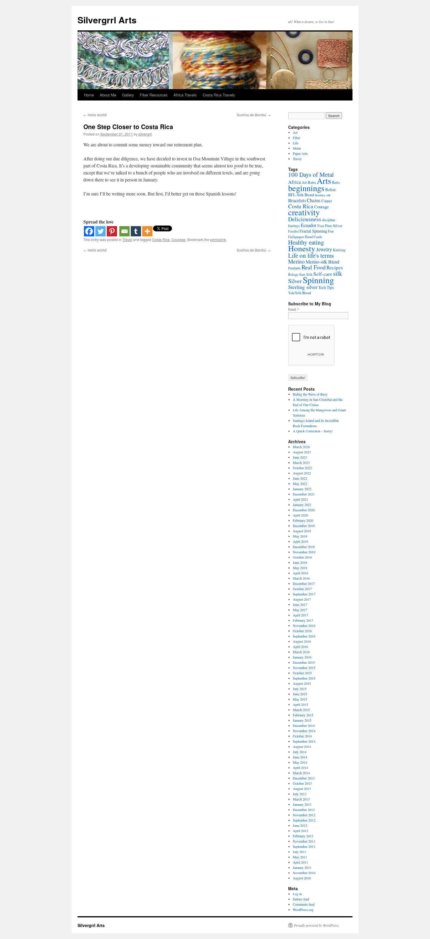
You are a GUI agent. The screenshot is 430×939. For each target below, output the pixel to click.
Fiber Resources (154, 95)
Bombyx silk (323, 195)
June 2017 (300, 604)
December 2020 (304, 509)
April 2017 (300, 615)
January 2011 (302, 867)
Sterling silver (302, 286)
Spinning (318, 279)
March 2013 (301, 799)
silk (337, 273)
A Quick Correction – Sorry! (313, 431)
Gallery (128, 95)
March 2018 (301, 578)
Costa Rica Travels (219, 95)
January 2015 (302, 720)
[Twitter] (100, 231)
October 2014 (302, 736)
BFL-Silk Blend (301, 194)
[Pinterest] (112, 231)
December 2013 (304, 778)
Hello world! (95, 114)
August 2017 (302, 599)
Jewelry (324, 249)
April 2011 (300, 862)
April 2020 (300, 515)
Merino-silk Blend (322, 262)
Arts (324, 180)
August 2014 (302, 746)
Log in (297, 893)
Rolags (293, 274)
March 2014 (301, 772)
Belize (330, 189)
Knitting (339, 249)
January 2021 (302, 504)
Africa (294, 182)
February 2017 (303, 620)
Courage (178, 239)
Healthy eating (306, 242)
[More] (147, 231)
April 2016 (300, 646)
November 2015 (304, 667)
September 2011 (304, 846)
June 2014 (300, 757)
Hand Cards (313, 236)
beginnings (306, 187)
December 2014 (304, 725)
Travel (127, 239)
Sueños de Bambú (254, 114)
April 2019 (300, 541)
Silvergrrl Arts (107, 19)
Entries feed (301, 899)
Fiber (296, 137)
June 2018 (300, 562)
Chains (314, 200)
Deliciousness (304, 219)
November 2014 (304, 730)
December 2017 (304, 583)
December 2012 (304, 809)
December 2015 (304, 662)
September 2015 (304, 678)
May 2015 (300, 699)
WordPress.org (303, 909)
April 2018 (300, 573)
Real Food (314, 267)
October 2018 (302, 557)
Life (295, 143)
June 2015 (300, 694)
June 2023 (300, 457)
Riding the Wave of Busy (310, 394)
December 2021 (304, 494)
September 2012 (304, 820)
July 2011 (300, 851)
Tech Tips (326, 287)
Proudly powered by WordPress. (316, 925)
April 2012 (300, 830)
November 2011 (304, 841)
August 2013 (302, 788)
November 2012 (304, 814)
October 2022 (302, 467)
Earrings (294, 226)
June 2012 (300, 825)
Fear (320, 225)
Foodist (293, 231)
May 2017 (300, 609)
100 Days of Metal (311, 174)
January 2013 (302, 804)
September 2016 (304, 636)
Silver (295, 281)
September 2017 (304, 594)
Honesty (301, 248)
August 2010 (302, 878)
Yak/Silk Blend (299, 292)
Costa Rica (161, 239)
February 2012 (303, 836)
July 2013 (300, 793)
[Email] (124, 231)
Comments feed (303, 904)
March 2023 (301, 462)
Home (89, 95)
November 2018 (304, 552)
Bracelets (297, 200)
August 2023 (302, 452)
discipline (328, 220)
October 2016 (302, 630)
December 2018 (304, 546)
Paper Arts (300, 153)
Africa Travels (185, 95)
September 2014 (304, 741)
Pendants (294, 268)
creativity (304, 212)
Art (295, 132)
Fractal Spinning (313, 231)
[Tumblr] (136, 231)
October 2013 (302, 783)
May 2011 (300, 857)
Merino (296, 261)
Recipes (334, 267)
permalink (218, 239)
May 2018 (300, 567)
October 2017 (302, 588)
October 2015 (302, 673)
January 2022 (302, 488)
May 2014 (300, 762)
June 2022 (300, 478)
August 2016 (302, 641)
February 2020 (303, 520)
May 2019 (300, 536)
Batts (336, 182)
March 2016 (301, 651)
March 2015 (301, 709)
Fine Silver (333, 225)
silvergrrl (145, 133)
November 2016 (304, 625)
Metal (297, 148)
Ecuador (309, 225)
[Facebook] (89, 231)
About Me (108, 95)
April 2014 (300, 767)
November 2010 (304, 872)
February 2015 (303, 715)
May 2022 (300, 483)
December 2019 (304, 525)
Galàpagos (296, 236)
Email (293, 309)
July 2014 (300, 751)
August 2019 (302, 531)
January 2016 (302, 657)
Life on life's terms (311, 255)
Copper (326, 200)
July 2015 (300, 688)
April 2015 (300, 704)
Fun (330, 231)
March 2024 (301, 446)
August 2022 (302, 473)
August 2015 (302, 683)
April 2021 (300, 499)
